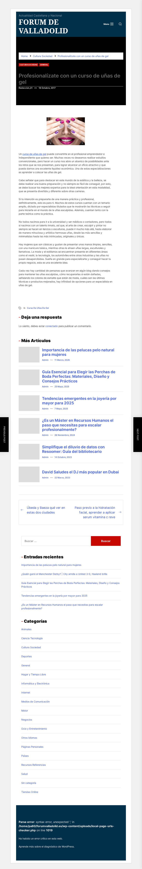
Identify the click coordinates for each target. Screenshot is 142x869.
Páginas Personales (32, 746)
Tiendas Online (29, 791)
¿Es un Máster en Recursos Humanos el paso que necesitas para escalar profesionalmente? (77, 425)
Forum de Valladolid (43, 26)
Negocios (26, 719)
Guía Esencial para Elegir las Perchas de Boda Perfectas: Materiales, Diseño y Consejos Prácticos (78, 376)
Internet (25, 692)
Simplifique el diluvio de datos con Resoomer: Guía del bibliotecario (73, 449)
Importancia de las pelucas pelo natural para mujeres (51, 564)
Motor (24, 710)
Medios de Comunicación (35, 701)
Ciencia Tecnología (32, 638)
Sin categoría (28, 782)
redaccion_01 (26, 88)
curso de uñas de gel (34, 153)
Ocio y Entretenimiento (34, 728)
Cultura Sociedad (28, 65)
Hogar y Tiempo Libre (33, 674)
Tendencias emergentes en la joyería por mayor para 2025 (54, 595)
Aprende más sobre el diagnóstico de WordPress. (46, 846)
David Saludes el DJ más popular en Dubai (80, 472)
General (44, 65)
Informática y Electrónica (35, 683)
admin (45, 360)
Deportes (26, 656)
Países (25, 755)
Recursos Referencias (33, 764)
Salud (24, 773)
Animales (26, 629)
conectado (51, 326)
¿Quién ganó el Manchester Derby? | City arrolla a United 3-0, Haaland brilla (64, 573)
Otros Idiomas (29, 737)
